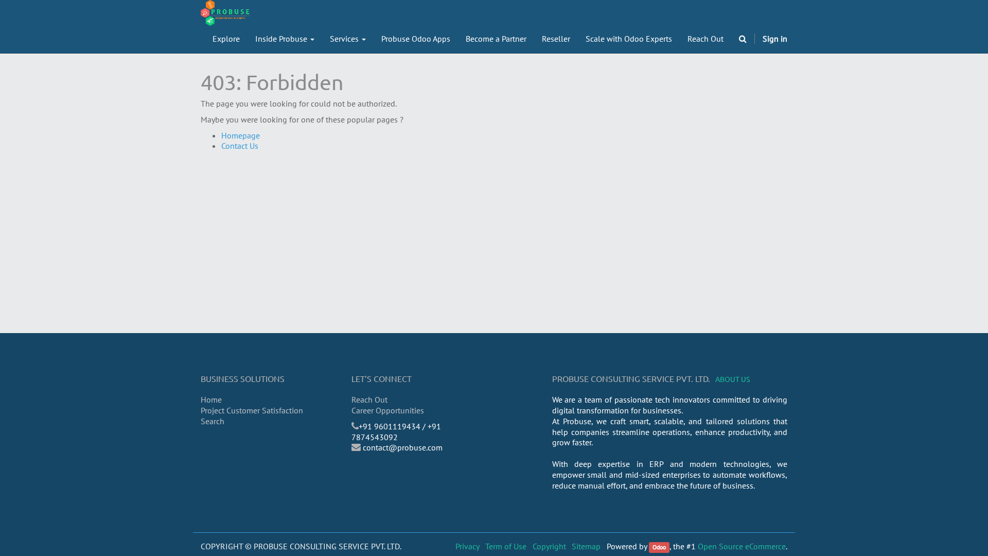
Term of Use (505, 546)
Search (212, 421)
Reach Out (369, 399)
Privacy (467, 546)
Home (211, 399)
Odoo (659, 547)
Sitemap (586, 546)
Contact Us (239, 146)
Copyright (549, 546)
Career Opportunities (387, 410)
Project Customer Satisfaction (252, 410)
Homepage (240, 135)
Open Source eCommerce (742, 546)
